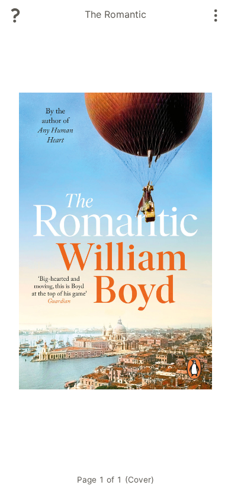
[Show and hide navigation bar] (216, 15)
